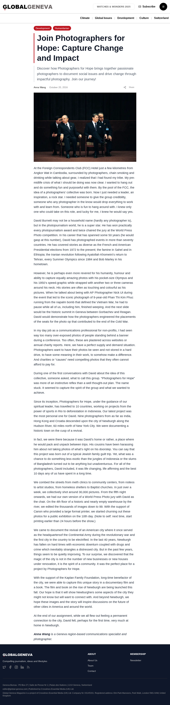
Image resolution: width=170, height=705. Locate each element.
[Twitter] (4, 667)
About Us (92, 660)
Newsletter (135, 660)
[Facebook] (10, 667)
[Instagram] (16, 667)
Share (131, 87)
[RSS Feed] (28, 667)
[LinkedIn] (22, 667)
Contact (92, 671)
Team (90, 665)
